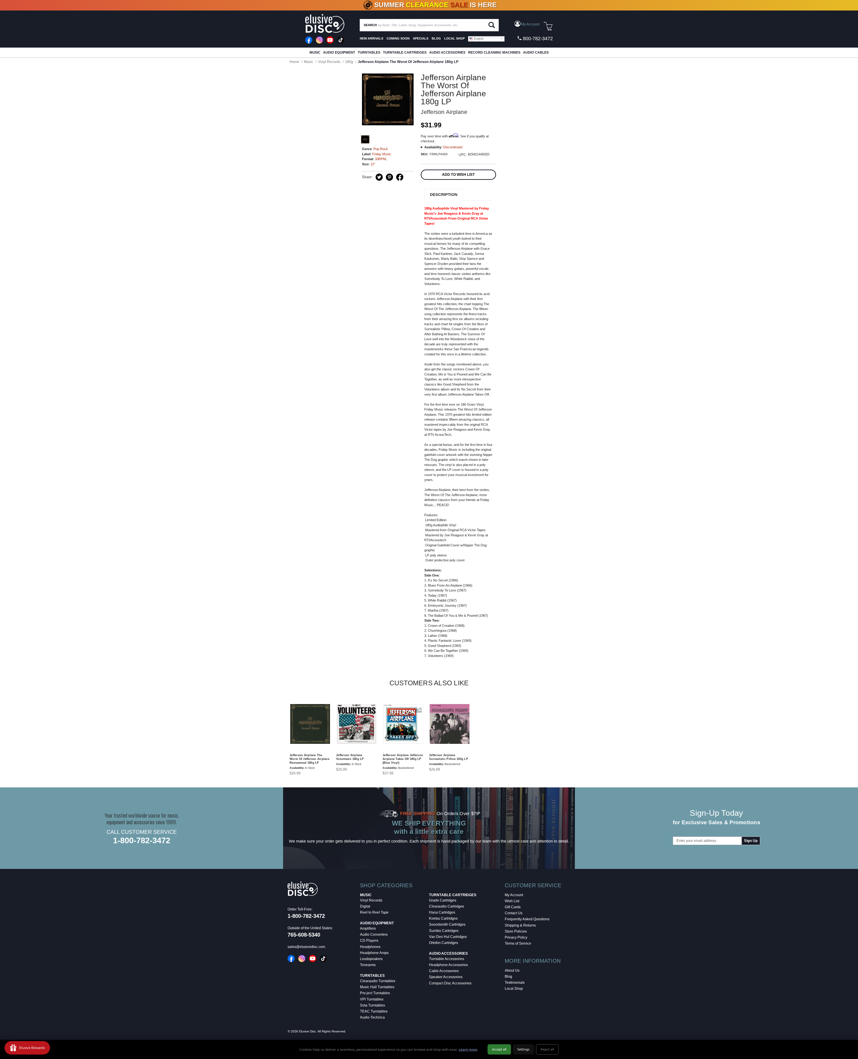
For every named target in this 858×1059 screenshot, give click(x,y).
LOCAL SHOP (454, 38)
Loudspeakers (371, 959)
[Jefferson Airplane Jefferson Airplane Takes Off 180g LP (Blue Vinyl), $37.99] (403, 724)
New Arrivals (371, 38)
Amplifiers (368, 928)
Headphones (370, 947)
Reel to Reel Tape (374, 912)
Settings (523, 1049)
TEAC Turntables (373, 1011)
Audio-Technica (372, 1017)
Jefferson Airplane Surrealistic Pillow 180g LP (448, 757)
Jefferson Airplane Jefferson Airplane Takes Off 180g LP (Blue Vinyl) (403, 758)
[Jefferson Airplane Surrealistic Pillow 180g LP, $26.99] (449, 724)
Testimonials (515, 982)
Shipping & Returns (520, 925)
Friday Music (381, 154)
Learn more (468, 1049)
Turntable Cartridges (405, 52)
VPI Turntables (371, 999)
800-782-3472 (537, 38)
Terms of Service (518, 943)
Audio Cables (536, 52)
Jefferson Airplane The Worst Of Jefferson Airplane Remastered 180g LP (309, 758)
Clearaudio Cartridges (446, 906)
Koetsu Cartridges (443, 918)
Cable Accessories (444, 971)
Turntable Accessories (446, 959)
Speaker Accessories (446, 977)
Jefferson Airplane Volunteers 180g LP (350, 757)
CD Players (369, 940)
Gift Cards (513, 907)
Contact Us (513, 913)
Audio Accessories (447, 52)
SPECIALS (420, 38)
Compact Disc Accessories (450, 983)
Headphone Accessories (448, 965)
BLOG (436, 38)
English (478, 38)
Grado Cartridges (442, 900)
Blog (508, 976)
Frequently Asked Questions (527, 919)
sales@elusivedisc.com (306, 947)
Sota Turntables (372, 1005)
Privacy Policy (516, 937)
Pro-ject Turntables (375, 993)
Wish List (512, 901)
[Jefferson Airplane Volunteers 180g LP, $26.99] (356, 724)
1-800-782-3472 (141, 840)
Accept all (499, 1049)
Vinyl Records (371, 900)
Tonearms (368, 965)
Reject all (547, 1049)
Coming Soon (398, 38)
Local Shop (514, 988)
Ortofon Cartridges (443, 943)
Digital (365, 906)
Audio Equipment (339, 52)
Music (314, 52)
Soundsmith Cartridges (447, 924)
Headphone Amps (374, 953)
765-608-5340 (304, 935)
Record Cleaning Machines (494, 52)
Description (443, 194)
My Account (514, 895)
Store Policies (516, 931)
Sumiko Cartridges (443, 931)
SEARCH (370, 25)
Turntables (369, 52)
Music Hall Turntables (377, 987)
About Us (512, 970)
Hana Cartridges (442, 912)
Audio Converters (374, 934)
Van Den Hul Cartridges (448, 937)
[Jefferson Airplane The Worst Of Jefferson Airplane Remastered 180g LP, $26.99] (310, 724)
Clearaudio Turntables (377, 981)
